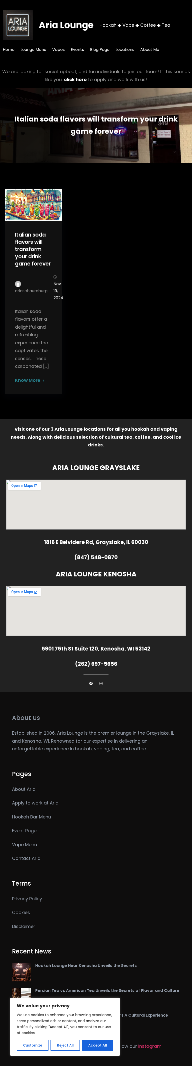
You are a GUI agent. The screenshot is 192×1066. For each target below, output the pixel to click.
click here (75, 79)
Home (8, 49)
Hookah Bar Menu (31, 817)
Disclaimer (23, 926)
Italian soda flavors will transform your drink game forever (33, 249)
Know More (27, 380)
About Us (26, 718)
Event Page (24, 830)
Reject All (65, 1045)
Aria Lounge (66, 25)
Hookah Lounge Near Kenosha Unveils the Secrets (86, 965)
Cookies (21, 912)
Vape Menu (24, 844)
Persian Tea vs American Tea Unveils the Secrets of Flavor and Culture (107, 990)
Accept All (97, 1045)
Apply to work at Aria (35, 803)
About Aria (24, 789)
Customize (32, 1045)
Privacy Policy (27, 899)
